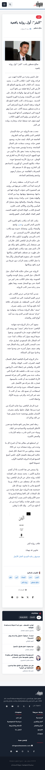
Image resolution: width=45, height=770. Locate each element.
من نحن (19, 718)
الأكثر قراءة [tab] (23, 617)
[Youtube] (12, 706)
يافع (11, 577)
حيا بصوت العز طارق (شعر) (23, 647)
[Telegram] (12, 597)
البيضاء (23, 577)
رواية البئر (24, 582)
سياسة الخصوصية (14, 722)
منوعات (40, 734)
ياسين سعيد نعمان (27, 630)
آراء (39, 17)
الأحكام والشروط (15, 726)
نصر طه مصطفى (28, 671)
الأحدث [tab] (32, 617)
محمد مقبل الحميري (27, 660)
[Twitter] (28, 597)
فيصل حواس (29, 649)
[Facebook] (33, 597)
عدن (20, 224)
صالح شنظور (38, 28)
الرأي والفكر (38, 726)
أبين (16, 577)
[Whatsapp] (17, 597)
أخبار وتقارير (38, 722)
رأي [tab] (39, 617)
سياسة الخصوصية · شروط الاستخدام (22, 765)
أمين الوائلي (30, 641)
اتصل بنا (18, 730)
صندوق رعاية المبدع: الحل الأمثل (27, 556)
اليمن (37, 577)
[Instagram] (18, 706)
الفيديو (40, 730)
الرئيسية (39, 718)
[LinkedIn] (22, 597)
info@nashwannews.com (21, 746)
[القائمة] (4, 4)
